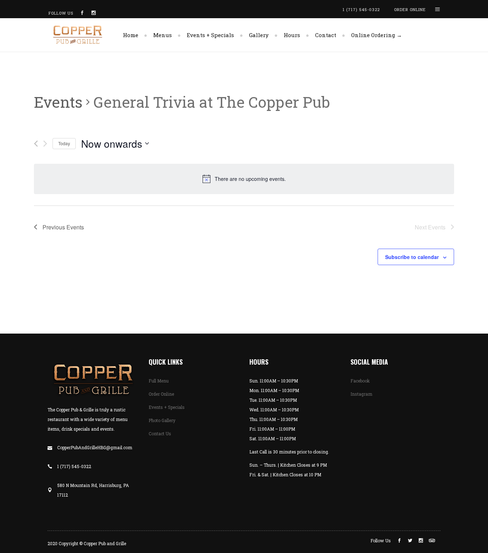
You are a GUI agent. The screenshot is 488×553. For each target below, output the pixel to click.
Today (64, 143)
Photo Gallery (162, 420)
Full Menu (159, 381)
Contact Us (160, 433)
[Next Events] (45, 143)
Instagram (361, 394)
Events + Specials (167, 407)
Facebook (360, 381)
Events (58, 102)
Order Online (161, 394)
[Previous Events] (36, 143)
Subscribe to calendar (412, 256)
